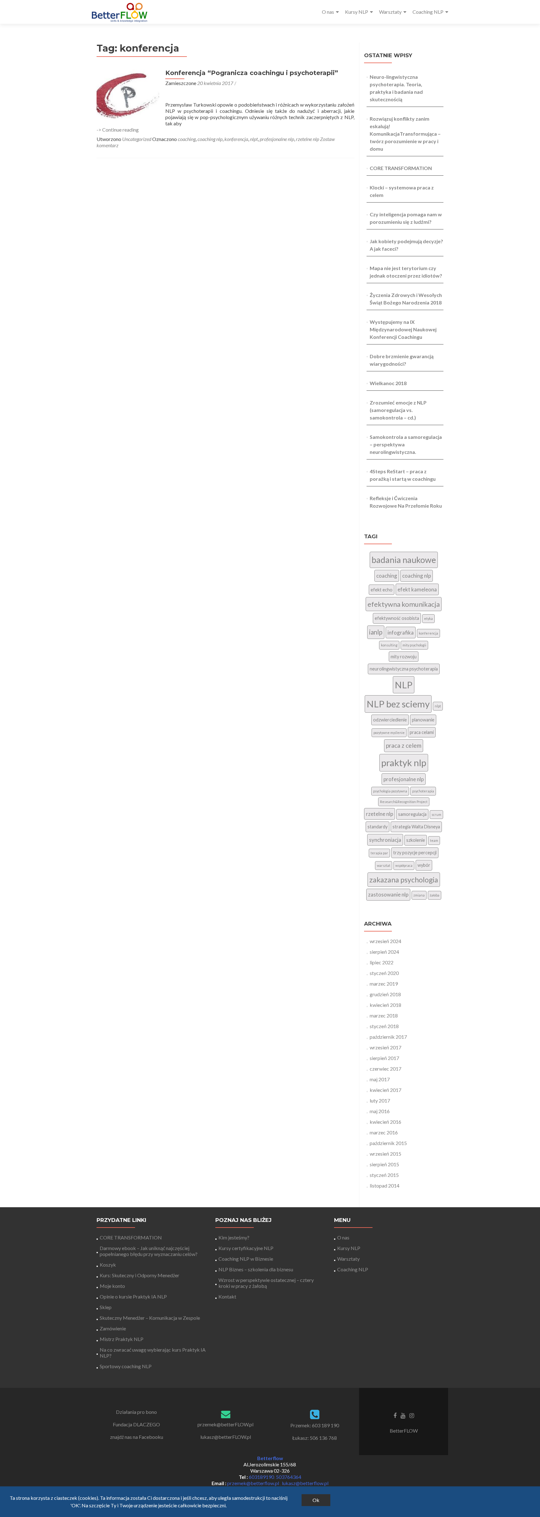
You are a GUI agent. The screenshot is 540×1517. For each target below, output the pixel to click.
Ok (315, 1500)
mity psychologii (414, 645)
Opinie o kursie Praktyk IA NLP (133, 1296)
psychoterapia (423, 791)
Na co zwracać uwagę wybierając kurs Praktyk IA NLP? (153, 1353)
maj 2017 (380, 1079)
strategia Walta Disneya (416, 826)
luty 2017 (380, 1100)
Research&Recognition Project (404, 802)
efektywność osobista (397, 618)
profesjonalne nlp (277, 139)
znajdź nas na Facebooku (136, 1437)
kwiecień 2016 (385, 1122)
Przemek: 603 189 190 (314, 1425)
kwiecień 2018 (385, 1005)
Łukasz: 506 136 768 (314, 1438)
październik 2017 (388, 1037)
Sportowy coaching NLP (126, 1366)
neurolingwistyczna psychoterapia (404, 668)
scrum (436, 814)
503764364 (288, 1477)
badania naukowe (404, 560)
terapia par (379, 853)
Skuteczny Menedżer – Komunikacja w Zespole (150, 1318)
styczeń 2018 (384, 1026)
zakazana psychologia (403, 879)
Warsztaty (390, 12)
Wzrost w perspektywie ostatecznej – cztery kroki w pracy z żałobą (266, 1283)
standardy (378, 826)
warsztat (383, 865)
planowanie (423, 719)
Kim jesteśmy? (233, 1237)
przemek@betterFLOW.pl (225, 1424)
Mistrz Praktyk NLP (121, 1339)
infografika (401, 632)
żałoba (434, 895)
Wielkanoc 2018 (388, 383)
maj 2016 (380, 1111)
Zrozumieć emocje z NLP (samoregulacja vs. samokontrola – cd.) (398, 409)
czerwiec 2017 (385, 1069)
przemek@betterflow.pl (253, 1483)
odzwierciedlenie (390, 719)
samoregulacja (412, 814)
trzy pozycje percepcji (415, 852)
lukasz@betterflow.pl (305, 1483)
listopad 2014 (384, 1185)
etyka (428, 618)
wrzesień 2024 (385, 941)
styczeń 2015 (384, 1175)
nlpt (254, 139)
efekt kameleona (417, 589)
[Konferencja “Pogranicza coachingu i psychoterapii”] (128, 95)
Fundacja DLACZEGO (136, 1424)
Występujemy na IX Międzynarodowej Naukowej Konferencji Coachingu (403, 329)
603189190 (261, 1477)
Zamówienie (113, 1328)
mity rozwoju (404, 656)
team (434, 840)
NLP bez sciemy (398, 703)
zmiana (419, 895)
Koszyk (108, 1265)
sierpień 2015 (384, 1164)
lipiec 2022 (381, 962)
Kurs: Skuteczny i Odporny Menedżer (139, 1275)
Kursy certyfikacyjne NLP (245, 1248)
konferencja (236, 139)
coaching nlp (210, 139)
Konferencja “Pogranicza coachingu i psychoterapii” (251, 73)
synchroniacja (385, 839)
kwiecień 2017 (385, 1090)
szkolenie (415, 840)
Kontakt (227, 1296)
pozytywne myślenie (389, 733)
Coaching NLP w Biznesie (245, 1259)
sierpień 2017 (384, 1058)
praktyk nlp (403, 762)
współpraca (403, 865)
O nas (328, 12)
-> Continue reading (118, 130)
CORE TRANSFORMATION (401, 168)
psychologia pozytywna (390, 791)
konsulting (389, 645)
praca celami (422, 732)
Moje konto (112, 1286)
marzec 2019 (384, 984)
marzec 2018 (384, 1015)
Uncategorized (136, 139)
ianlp (375, 632)
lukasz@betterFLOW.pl (225, 1437)
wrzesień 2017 (385, 1047)
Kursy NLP (356, 12)
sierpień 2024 (384, 952)
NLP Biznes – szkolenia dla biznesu (255, 1269)
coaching (187, 139)
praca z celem (403, 745)
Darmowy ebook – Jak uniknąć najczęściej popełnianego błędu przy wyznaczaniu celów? (149, 1251)
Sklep (106, 1307)
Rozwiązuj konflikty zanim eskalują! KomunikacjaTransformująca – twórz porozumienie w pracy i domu (405, 134)
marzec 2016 (384, 1132)
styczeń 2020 (384, 973)
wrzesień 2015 (385, 1154)
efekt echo (381, 589)
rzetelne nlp (307, 139)
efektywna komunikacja (404, 604)
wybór (424, 865)
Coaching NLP (427, 12)
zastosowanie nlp (388, 894)
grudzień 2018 (385, 994)
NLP (403, 684)
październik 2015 (388, 1143)
